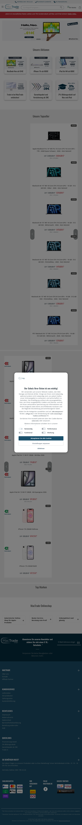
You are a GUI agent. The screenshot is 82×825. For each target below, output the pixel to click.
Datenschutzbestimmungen (41, 376)
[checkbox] (21, 429)
